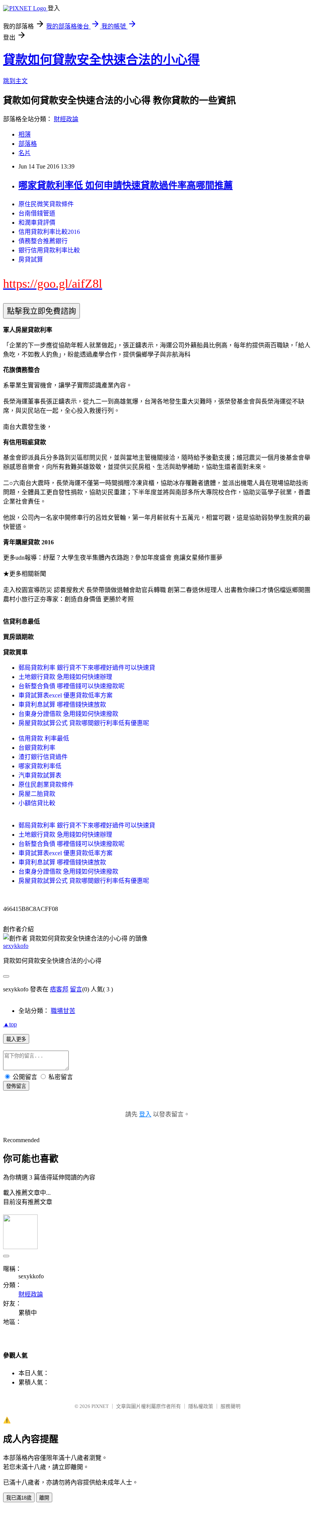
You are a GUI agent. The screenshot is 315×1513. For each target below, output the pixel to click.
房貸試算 (30, 259)
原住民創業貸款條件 (46, 784)
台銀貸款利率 (36, 747)
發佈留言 (16, 1086)
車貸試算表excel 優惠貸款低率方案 (65, 695)
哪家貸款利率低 (39, 766)
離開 (44, 1498)
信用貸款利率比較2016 (49, 232)
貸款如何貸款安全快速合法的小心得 (101, 60)
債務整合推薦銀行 (43, 241)
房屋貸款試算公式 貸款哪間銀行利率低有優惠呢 (83, 723)
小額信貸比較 (36, 803)
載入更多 (16, 1039)
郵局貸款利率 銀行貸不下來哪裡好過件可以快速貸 (86, 667)
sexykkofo (15, 945)
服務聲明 (230, 1406)
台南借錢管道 (36, 213)
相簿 (24, 134)
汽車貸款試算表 (39, 775)
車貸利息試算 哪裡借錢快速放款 (62, 704)
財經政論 (66, 119)
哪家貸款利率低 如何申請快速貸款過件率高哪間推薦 (125, 185)
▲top (10, 1024)
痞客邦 (59, 989)
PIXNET (100, 1406)
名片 (24, 153)
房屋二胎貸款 (36, 794)
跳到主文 (15, 81)
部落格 (27, 143)
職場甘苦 (63, 1011)
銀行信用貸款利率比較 (49, 250)
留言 (76, 989)
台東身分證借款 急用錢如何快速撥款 (68, 714)
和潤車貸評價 (36, 222)
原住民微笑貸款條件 (46, 204)
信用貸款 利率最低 (43, 738)
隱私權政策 (200, 1406)
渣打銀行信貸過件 (43, 757)
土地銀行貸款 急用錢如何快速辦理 (65, 677)
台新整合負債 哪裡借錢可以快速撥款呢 (71, 686)
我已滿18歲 (19, 1498)
